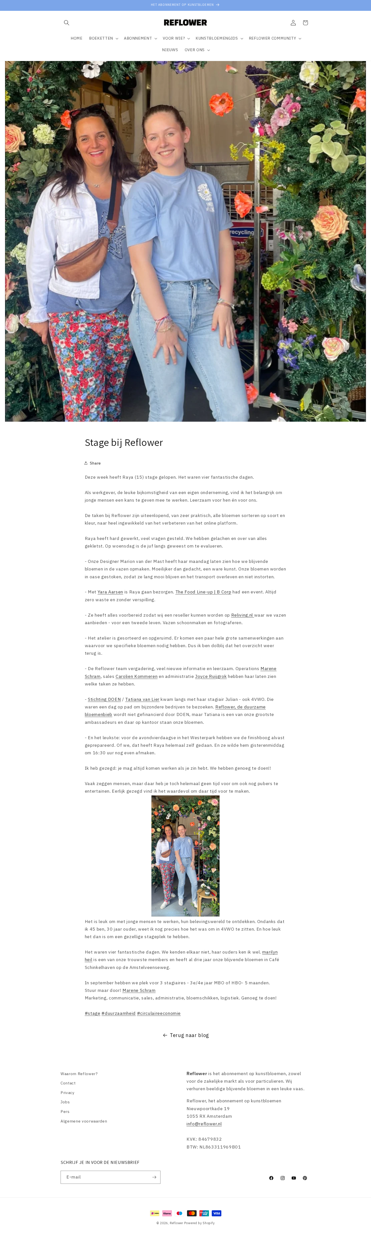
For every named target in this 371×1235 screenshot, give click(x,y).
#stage (92, 1013)
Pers (65, 1111)
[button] (67, 23)
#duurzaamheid (118, 1013)
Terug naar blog (189, 1035)
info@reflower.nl (204, 1124)
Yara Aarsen (110, 592)
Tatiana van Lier (142, 699)
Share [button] (95, 463)
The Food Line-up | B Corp (203, 592)
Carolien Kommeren (136, 676)
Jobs (65, 1102)
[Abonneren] (154, 1177)
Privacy (68, 1092)
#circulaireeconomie (159, 1013)
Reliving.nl (242, 615)
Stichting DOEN (104, 699)
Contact (68, 1083)
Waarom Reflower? (79, 1073)
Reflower (176, 1223)
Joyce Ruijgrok (211, 676)
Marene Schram (139, 990)
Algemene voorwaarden (84, 1121)
